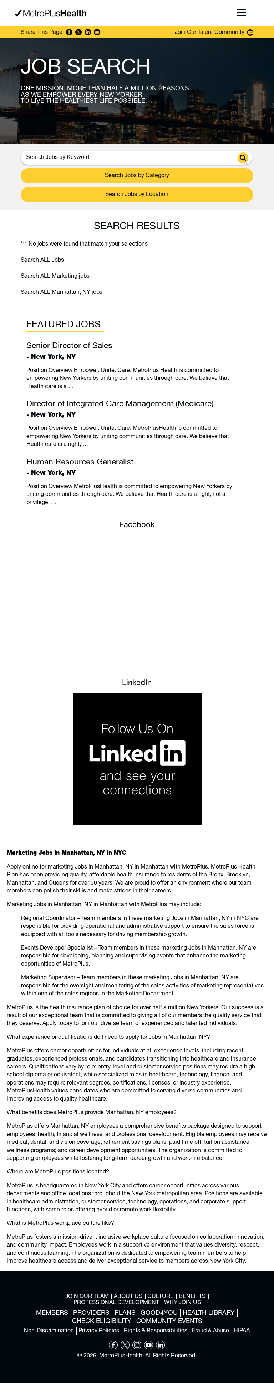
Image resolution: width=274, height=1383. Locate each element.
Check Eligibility (101, 1321)
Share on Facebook (69, 32)
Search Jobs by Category (137, 175)
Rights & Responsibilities (155, 1331)
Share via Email (97, 32)
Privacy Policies (98, 1331)
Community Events (169, 1321)
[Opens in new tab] (113, 1348)
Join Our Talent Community (209, 32)
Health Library (209, 1313)
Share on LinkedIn (88, 32)
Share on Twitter (78, 32)
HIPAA (242, 1331)
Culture (160, 1296)
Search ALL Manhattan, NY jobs (61, 292)
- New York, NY (69, 351)
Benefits (192, 1296)
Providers (91, 1313)
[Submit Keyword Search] (243, 157)
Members (52, 1313)
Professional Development (116, 1303)
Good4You (159, 1313)
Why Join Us (182, 1303)
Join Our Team (87, 1296)
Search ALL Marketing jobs (55, 276)
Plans (125, 1313)
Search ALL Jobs (42, 260)
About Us (128, 1296)
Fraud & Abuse (210, 1331)
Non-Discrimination (49, 1331)
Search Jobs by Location (136, 194)
